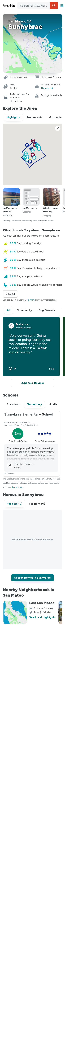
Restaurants (35, 117)
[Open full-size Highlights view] (57, 128)
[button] (54, 5)
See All (12, 294)
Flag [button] (51, 368)
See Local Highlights (42, 617)
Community (24, 310)
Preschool (13, 404)
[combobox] (37, 5)
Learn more (30, 300)
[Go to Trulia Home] (9, 5)
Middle (53, 404)
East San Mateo (41, 603)
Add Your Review (32, 383)
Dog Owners (46, 310)
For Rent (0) (37, 503)
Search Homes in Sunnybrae (32, 577)
